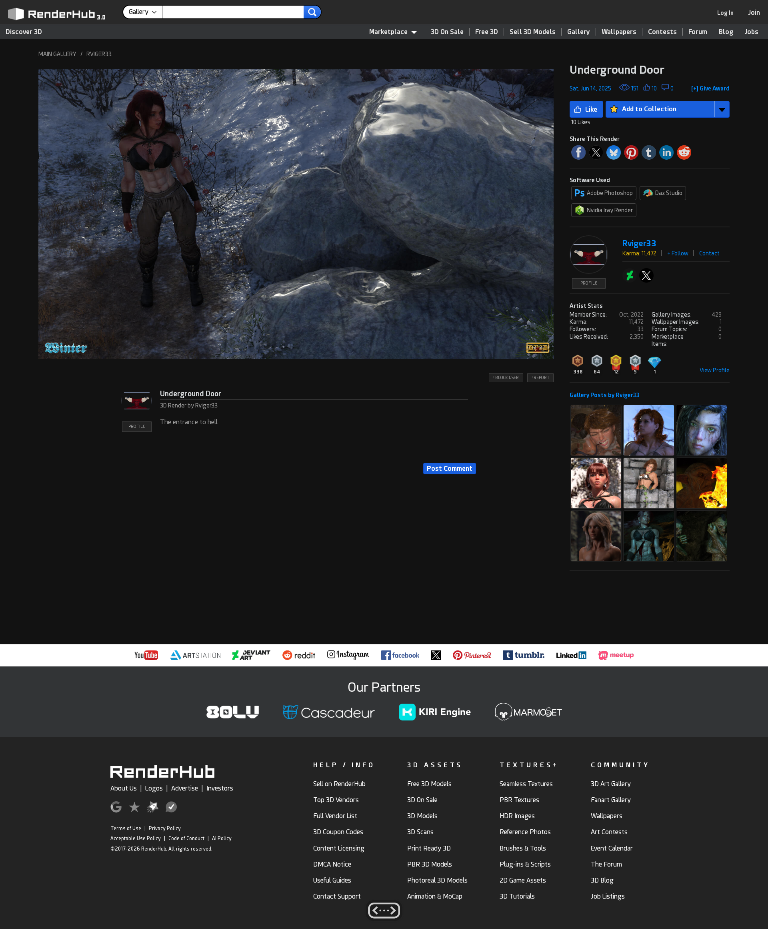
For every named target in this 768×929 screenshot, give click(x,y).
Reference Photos (525, 832)
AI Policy (222, 838)
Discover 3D (24, 32)
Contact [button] (709, 253)
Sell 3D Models (533, 32)
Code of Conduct (186, 838)
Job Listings (608, 896)
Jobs (751, 32)
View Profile (715, 370)
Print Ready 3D (429, 848)
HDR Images (517, 816)
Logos (154, 788)
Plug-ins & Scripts (525, 864)
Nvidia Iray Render (610, 210)
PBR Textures (519, 800)
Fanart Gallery (611, 800)
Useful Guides (332, 880)
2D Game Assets (523, 880)
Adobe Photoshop (610, 193)
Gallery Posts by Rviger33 (604, 395)
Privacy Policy (165, 828)
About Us (123, 788)
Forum (697, 32)
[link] (728, 13)
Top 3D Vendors (336, 800)
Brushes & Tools (523, 848)
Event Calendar (612, 848)
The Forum (606, 864)
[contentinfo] (146, 12)
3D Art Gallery (611, 784)
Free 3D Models (429, 784)
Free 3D (486, 32)
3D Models (422, 816)
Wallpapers (619, 32)
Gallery (578, 32)
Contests (662, 32)
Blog (726, 32)
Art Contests (609, 832)
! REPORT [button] (540, 377)
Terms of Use (125, 828)
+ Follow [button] (677, 253)
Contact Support (337, 896)
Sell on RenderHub (339, 784)
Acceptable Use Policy (135, 838)
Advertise (184, 788)
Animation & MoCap (434, 896)
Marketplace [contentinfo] (388, 32)
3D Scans (420, 832)
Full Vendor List (335, 816)
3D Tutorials (517, 896)
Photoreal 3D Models (437, 880)
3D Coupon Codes (338, 832)
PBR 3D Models (429, 864)
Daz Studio (668, 193)
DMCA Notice (332, 864)
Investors (219, 788)
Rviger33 (639, 243)
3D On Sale (447, 32)
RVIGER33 (99, 54)
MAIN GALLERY (57, 54)
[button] (296, 214)
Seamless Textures (526, 784)
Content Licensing (338, 848)
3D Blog (602, 880)
